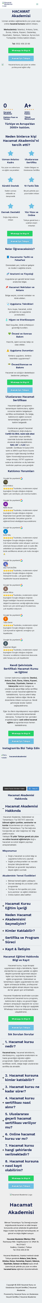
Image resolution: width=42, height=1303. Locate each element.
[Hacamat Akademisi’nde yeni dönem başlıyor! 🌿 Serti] (31, 767)
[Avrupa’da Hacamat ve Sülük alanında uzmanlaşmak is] (11, 779)
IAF (16, 445)
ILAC (23, 445)
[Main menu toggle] (37, 4)
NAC (12, 445)
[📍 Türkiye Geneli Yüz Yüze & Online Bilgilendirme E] (11, 767)
